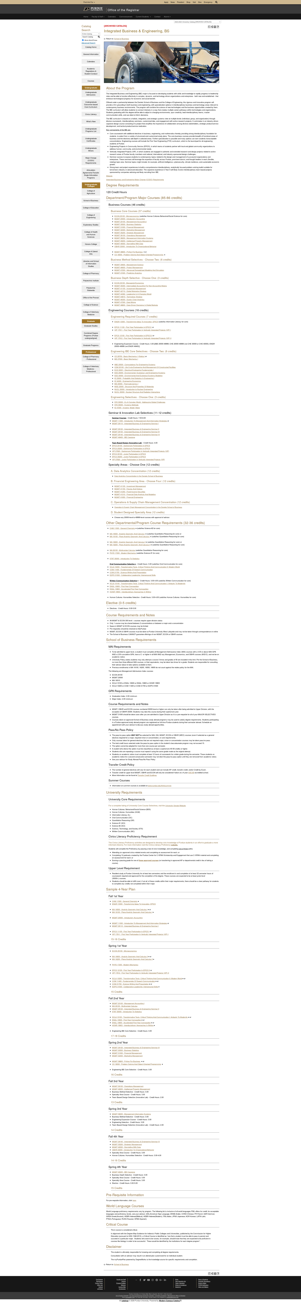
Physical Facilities (121, 1283)
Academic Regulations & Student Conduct (91, 71)
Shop (188, 2)
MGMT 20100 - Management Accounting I (130, 221)
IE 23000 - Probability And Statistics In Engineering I (134, 378)
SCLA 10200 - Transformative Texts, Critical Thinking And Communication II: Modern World (145, 567)
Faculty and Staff (121, 1279)
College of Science (91, 304)
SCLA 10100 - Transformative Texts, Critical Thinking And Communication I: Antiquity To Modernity (147, 583)
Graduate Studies (91, 325)
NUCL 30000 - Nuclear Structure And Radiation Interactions (137, 392)
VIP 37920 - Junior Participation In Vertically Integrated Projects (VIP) (138, 459)
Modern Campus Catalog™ (170, 1300)
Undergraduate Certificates (91, 139)
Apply (166, 2)
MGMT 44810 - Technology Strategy (128, 296)
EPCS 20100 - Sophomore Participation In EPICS (131, 445)
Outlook (101, 1287)
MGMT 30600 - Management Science (128, 264)
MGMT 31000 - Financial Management (129, 227)
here (134, 1200)
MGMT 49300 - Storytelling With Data (128, 243)
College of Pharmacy (91, 273)
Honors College (91, 244)
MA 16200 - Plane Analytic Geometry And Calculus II (130, 544)
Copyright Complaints (160, 1295)
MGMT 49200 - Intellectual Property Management (133, 241)
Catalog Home (90, 47)
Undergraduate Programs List (91, 129)
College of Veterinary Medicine (91, 313)
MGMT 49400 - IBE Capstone (123, 437)
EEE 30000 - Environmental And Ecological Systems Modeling (138, 375)
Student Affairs (202, 1283)
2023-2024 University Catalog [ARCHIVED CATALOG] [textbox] (193, 22)
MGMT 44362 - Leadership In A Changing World (132, 294)
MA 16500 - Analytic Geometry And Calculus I (127, 533)
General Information (91, 54)
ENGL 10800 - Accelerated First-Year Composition (129, 589)
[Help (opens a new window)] (218, 27)
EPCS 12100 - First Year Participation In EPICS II (133, 335)
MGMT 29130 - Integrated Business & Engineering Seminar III (136, 431)
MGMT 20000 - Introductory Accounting (129, 219)
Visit (194, 2)
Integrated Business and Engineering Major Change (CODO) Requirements (135, 179)
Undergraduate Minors (91, 149)
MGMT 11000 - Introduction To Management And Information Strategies (139, 421)
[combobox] (197, 21)
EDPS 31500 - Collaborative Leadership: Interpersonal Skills (133, 575)
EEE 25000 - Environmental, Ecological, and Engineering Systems (139, 372)
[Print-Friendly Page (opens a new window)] (215, 27)
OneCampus (99, 1279)
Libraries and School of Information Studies (91, 263)
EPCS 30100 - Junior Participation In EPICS (129, 454)
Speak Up (178, 1287)
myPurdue (100, 1289)
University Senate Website (175, 805)
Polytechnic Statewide (90, 289)
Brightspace (99, 1281)
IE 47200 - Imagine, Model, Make (127, 407)
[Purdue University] (93, 9)
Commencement (125, 16)
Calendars (112, 16)
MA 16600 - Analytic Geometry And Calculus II (128, 542)
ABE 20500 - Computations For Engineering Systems (134, 364)
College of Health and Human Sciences (90, 234)
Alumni (166, 16)
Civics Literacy (91, 114)
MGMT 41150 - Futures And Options (128, 489)
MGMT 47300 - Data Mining (125, 302)
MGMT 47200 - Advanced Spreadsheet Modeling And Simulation (139, 270)
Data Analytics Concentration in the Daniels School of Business (138, 476)
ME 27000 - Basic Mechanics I (126, 359)
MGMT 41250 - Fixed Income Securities (129, 491)
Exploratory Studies (90, 224)
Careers (123, 1281)
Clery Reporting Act (180, 1281)
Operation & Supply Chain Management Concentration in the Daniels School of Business (148, 507)
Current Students (142, 16)
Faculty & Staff (97, 16)
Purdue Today (99, 1283)
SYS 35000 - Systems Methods (126, 405)
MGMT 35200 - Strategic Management (129, 232)
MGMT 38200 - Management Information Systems (133, 238)
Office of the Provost (91, 297)
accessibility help (130, 1297)
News (173, 2)
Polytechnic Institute (91, 280)
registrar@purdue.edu (172, 1297)
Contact (157, 16)
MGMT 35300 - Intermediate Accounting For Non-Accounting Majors (140, 286)
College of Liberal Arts (90, 252)
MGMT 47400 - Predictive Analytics (128, 273)
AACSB (191, 772)
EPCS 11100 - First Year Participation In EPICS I (133, 327)
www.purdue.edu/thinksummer (159, 785)
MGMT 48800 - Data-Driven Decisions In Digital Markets (136, 305)
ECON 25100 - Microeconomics (126, 216)
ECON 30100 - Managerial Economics (129, 283)
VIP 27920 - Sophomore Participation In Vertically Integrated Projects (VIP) (140, 451)
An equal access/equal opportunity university (142, 1295)
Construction (122, 1289)
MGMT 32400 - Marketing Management (129, 230)
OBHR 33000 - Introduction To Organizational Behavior (135, 246)
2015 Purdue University (122, 1295)
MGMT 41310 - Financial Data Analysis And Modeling (135, 494)
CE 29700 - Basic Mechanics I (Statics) (129, 356)
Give (200, 2)
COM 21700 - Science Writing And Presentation (128, 572)
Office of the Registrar (123, 10)
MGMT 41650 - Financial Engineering (128, 497)
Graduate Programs (91, 345)
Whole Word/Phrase (90, 40)
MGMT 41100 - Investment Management (130, 288)
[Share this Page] (212, 27)
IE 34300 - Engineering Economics (127, 381)
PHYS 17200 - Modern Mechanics (123, 553)
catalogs (125, 1300)
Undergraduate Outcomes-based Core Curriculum (91, 104)
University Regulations (204, 1281)
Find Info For (88, 2)
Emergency (208, 2)
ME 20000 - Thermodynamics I (126, 384)
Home (85, 16)
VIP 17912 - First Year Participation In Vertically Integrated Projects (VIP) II (142, 338)
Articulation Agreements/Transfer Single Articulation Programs (91, 174)
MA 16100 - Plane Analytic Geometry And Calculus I (130, 536)
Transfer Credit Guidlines (147, 775)
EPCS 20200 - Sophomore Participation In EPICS (131, 448)
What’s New (91, 121)
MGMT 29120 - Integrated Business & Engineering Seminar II (135, 429)
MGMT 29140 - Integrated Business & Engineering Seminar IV (136, 434)
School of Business (90, 200)
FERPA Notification (203, 1285)
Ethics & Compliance (180, 1285)
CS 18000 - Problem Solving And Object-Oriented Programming (138, 254)
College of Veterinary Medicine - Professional (91, 369)
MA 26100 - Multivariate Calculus (122, 550)
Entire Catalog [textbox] (87, 34)
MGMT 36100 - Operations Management (130, 235)
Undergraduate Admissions (91, 93)
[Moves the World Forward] (136, 1280)
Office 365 (100, 1285)
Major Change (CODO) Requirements (90, 160)
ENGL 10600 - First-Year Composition (124, 586)
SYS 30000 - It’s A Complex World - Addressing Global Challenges (139, 402)
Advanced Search (88, 43)
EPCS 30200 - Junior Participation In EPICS (129, 456)
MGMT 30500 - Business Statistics (127, 224)
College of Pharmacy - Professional (91, 357)
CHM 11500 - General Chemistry (122, 528)
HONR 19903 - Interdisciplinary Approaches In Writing (130, 592)
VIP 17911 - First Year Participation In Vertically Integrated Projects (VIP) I (142, 330)
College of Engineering (90, 216)
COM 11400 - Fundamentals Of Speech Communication (131, 569)
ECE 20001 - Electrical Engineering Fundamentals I (134, 370)
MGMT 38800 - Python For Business (128, 252)
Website (109, 176)
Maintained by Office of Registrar (176, 1295)
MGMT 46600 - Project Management (128, 267)
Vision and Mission (203, 1287)
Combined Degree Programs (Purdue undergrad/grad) (91, 335)
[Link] (140, 1280)
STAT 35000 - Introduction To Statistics (124, 558)
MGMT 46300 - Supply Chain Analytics (129, 299)
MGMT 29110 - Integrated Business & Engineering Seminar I (135, 423)
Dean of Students (203, 1279)
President (180, 2)
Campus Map (122, 1287)
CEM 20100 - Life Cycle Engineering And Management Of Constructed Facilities (145, 367)
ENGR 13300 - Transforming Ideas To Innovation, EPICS (136, 321)
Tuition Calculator (180, 1283)
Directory (123, 1285)
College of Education (91, 207)
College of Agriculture (91, 191)
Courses (91, 81)
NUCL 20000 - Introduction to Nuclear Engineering (133, 389)
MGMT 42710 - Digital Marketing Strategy (130, 291)
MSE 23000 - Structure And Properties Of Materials (134, 386)
